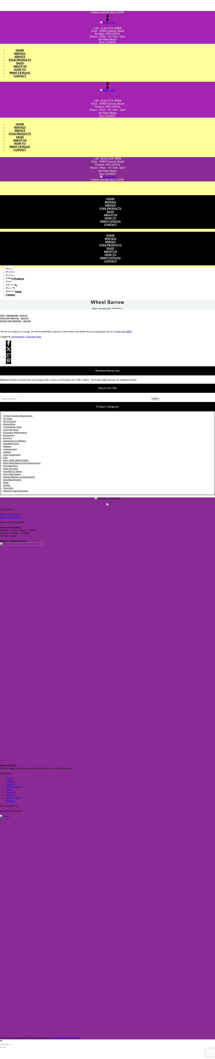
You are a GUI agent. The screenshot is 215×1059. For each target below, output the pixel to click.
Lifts (5, 457)
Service (19, 57)
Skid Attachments (12, 480)
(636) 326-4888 (123, 331)
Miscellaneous (10, 466)
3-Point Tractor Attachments (17, 416)
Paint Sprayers (10, 469)
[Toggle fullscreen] (4, 1044)
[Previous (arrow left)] (1, 1047)
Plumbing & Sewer (12, 471)
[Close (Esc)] (10, 1044)
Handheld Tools (11, 444)
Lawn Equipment (11, 455)
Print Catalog (20, 73)
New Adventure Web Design (65, 1038)
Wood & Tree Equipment (15, 491)
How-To (20, 70)
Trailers (7, 485)
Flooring (7, 438)
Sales (20, 63)
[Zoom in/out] (1, 1044)
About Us (19, 66)
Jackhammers (10, 449)
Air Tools (7, 419)
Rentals (20, 54)
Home (20, 50)
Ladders (7, 452)
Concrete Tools (104, 308)
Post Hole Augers (12, 474)
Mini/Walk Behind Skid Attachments (22, 463)
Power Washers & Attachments (19, 477)
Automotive (9, 424)
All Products (18, 337)
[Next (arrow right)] (4, 1047)
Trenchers (8, 488)
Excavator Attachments (15, 432)
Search (155, 399)
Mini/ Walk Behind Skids (16, 460)
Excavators (8, 435)
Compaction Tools (12, 427)
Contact (19, 76)
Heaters (7, 446)
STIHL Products (20, 60)
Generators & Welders (14, 441)
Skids (6, 482)
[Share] (7, 1044)
